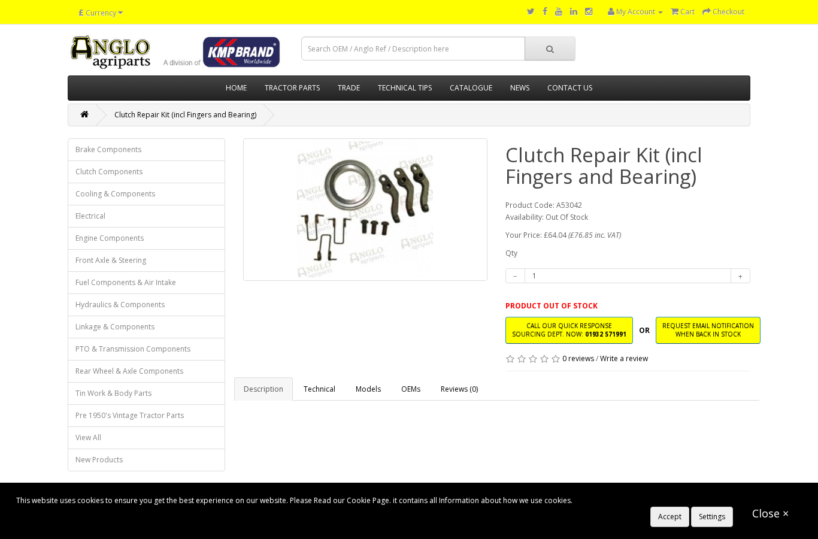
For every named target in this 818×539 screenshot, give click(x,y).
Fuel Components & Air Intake (125, 282)
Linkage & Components (114, 327)
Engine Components (109, 238)
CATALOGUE (471, 88)
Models (368, 389)
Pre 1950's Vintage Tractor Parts (129, 415)
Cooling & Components (115, 194)
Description (263, 389)
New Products (99, 460)
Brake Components (108, 149)
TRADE (349, 88)
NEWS (519, 88)
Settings (712, 516)
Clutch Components (109, 171)
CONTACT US (569, 88)
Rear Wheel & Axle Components (129, 371)
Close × (770, 513)
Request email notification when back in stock (708, 330)
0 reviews (578, 358)
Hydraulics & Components (120, 304)
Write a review (624, 358)
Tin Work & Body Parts (113, 393)
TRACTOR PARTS (292, 88)
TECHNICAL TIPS (405, 88)
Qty (511, 253)
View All (88, 437)
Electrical (90, 216)
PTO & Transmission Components (132, 349)
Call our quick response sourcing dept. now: (569, 330)
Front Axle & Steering (110, 260)
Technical (319, 389)
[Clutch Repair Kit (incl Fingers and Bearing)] (365, 209)
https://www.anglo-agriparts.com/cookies (644, 500)
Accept (669, 516)
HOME (236, 88)
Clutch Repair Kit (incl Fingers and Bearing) (185, 115)
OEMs (410, 389)
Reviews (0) (459, 389)
